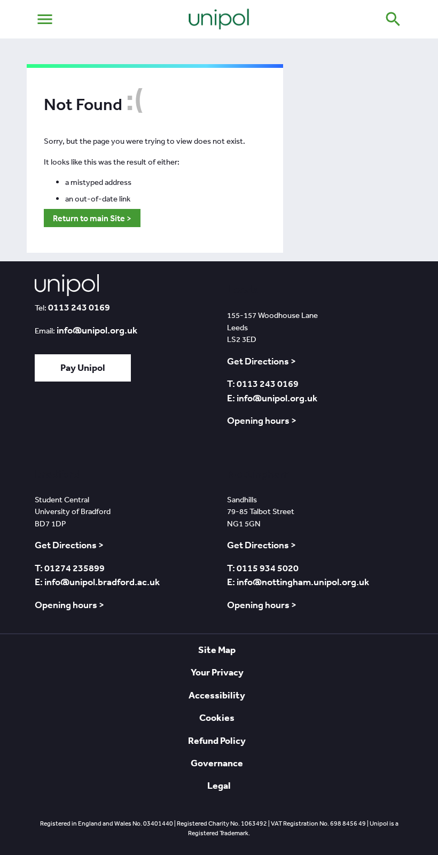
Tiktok (48, 421)
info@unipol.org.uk (97, 330)
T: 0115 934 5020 (263, 568)
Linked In (75, 421)
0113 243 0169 (79, 307)
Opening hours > (261, 420)
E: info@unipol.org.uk (272, 398)
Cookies (216, 717)
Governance (217, 763)
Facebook (103, 421)
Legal (219, 785)
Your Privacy (217, 672)
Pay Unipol (82, 367)
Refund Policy (217, 740)
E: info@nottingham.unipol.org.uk (298, 582)
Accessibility (217, 695)
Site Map (217, 649)
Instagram (165, 421)
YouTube (134, 421)
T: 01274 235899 (70, 568)
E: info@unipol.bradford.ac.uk (97, 582)
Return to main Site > (92, 218)
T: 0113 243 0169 (263, 383)
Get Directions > (261, 361)
